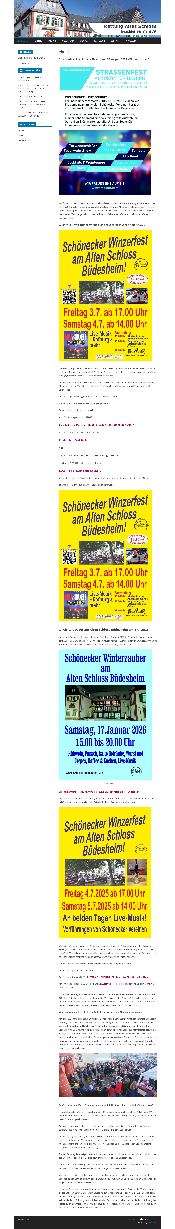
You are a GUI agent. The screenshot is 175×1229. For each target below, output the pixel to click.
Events (21, 131)
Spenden (84, 41)
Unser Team (68, 41)
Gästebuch (99, 41)
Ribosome (132, 1219)
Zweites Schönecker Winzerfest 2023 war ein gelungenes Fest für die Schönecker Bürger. (33, 88)
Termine (38, 41)
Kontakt (115, 41)
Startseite (22, 41)
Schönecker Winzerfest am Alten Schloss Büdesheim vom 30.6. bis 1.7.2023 (32, 104)
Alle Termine (24, 63)
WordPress (152, 1222)
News (20, 135)
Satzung (52, 41)
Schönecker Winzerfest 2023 (30, 96)
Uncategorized (24, 140)
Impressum (130, 41)
